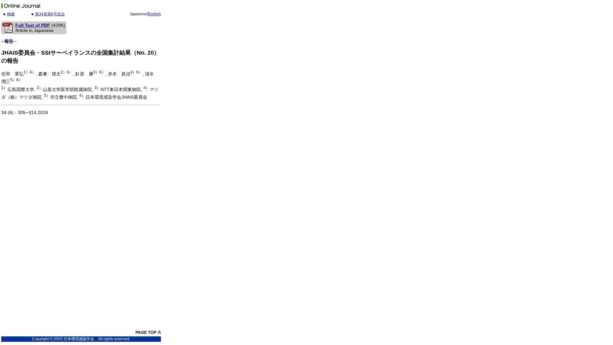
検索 (11, 14)
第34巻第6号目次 (50, 14)
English (154, 14)
